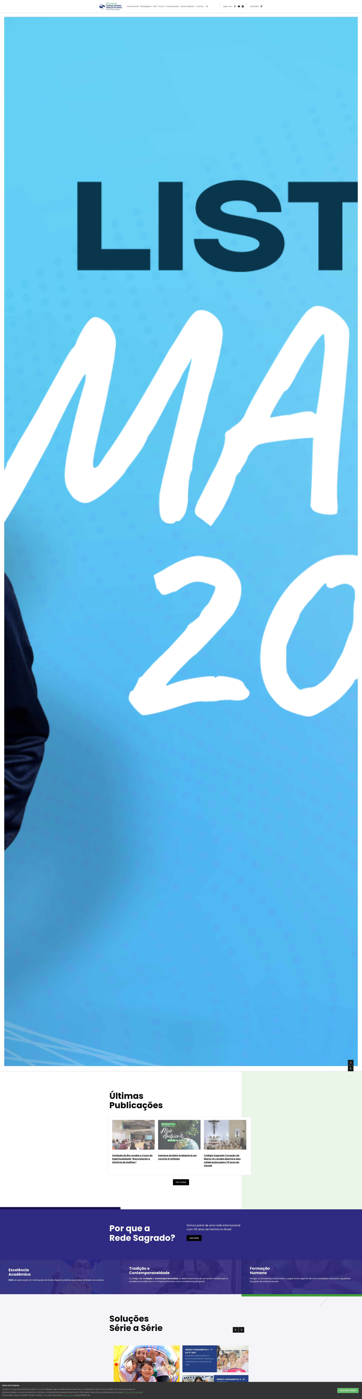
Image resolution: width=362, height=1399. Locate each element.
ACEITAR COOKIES (348, 1390)
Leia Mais (194, 1237)
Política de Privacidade (133, 1392)
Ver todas (181, 1182)
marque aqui (68, 1395)
